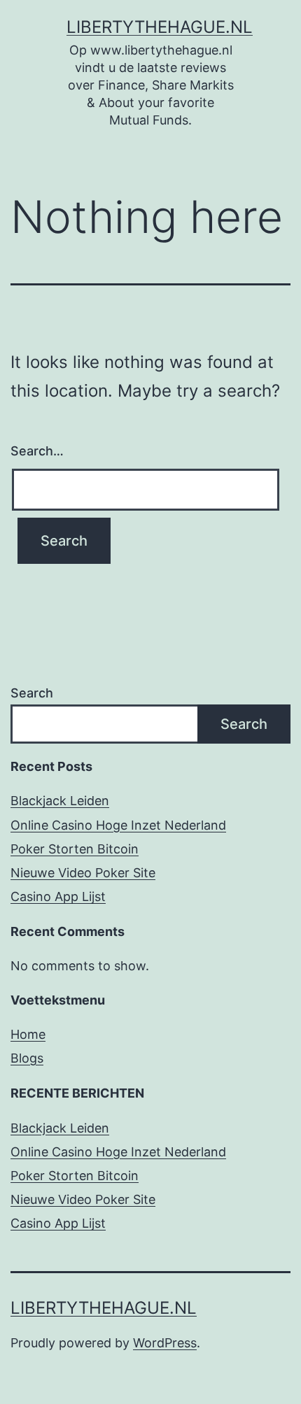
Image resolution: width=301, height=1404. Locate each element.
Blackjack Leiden (59, 800)
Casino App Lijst (58, 896)
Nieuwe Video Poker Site (82, 872)
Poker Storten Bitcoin (74, 849)
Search (31, 693)
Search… (37, 451)
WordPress (165, 1342)
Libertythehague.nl (159, 27)
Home (28, 1034)
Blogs (26, 1058)
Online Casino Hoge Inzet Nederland (118, 825)
